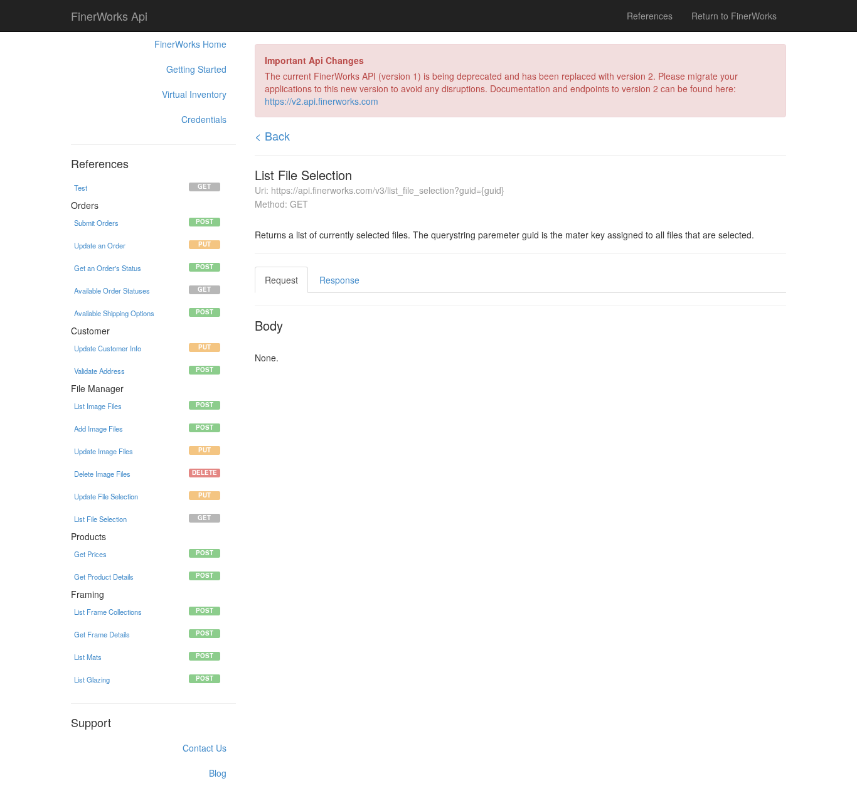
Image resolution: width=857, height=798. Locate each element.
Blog (217, 773)
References (650, 15)
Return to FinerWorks (734, 15)
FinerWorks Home (190, 44)
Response (339, 280)
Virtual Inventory (194, 94)
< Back (272, 135)
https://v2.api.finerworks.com (321, 101)
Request (281, 280)
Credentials (203, 119)
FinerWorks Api (109, 16)
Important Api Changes (314, 60)
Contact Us (204, 748)
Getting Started (196, 69)
